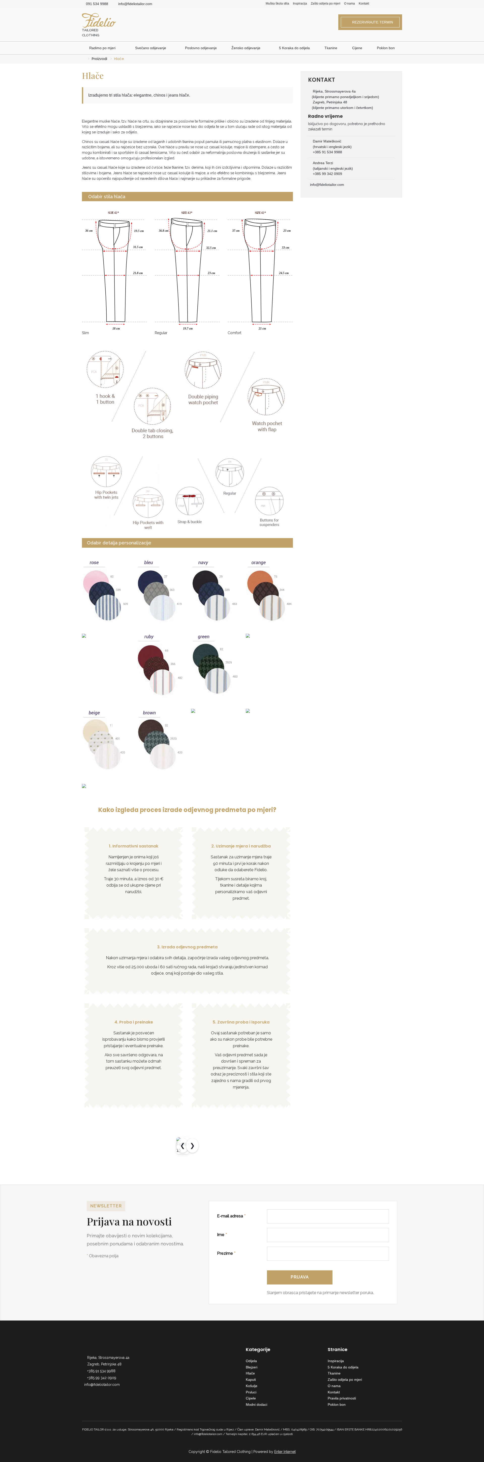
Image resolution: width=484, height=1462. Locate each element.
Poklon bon (386, 48)
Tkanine (330, 48)
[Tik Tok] (400, 4)
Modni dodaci (256, 1404)
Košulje (251, 1386)
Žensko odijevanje (245, 48)
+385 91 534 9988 (101, 1371)
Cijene (357, 48)
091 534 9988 (97, 4)
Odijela (251, 1361)
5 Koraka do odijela (294, 48)
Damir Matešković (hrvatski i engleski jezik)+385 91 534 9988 (332, 146)
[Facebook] (378, 4)
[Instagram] (386, 4)
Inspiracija (300, 3)
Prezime (226, 1253)
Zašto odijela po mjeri (325, 3)
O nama (349, 3)
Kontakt (364, 3)
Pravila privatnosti (342, 1398)
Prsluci (251, 1392)
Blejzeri (251, 1367)
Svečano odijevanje (150, 48)
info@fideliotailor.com (135, 4)
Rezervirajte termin (371, 22)
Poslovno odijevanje (201, 48)
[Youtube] (393, 4)
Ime (222, 1234)
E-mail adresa (231, 1216)
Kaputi (251, 1380)
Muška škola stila (277, 3)
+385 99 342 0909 (101, 1378)
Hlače (250, 1373)
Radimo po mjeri (102, 48)
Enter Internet (285, 1452)
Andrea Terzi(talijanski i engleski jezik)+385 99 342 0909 (333, 168)
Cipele (251, 1398)
